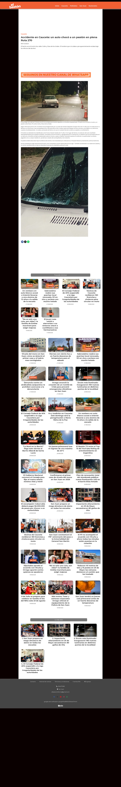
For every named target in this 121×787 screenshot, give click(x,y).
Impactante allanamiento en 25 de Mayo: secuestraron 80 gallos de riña (88, 507)
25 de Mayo (87, 377)
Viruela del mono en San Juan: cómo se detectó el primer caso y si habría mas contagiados (33, 357)
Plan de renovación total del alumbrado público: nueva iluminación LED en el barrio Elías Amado (88, 478)
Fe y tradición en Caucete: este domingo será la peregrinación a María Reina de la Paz (60, 416)
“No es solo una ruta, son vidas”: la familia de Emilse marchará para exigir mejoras (29, 323)
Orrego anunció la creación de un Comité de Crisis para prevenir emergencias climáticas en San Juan (60, 387)
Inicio (57, 6)
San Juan (83, 6)
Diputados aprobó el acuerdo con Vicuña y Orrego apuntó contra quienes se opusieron (33, 569)
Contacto (33, 681)
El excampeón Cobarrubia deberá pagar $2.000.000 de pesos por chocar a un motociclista (33, 507)
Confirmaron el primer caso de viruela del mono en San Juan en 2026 (60, 477)
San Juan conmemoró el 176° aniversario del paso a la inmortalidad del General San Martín (60, 538)
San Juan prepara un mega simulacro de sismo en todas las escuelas (60, 506)
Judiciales (33, 377)
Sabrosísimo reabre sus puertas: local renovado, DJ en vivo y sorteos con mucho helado (50, 296)
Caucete (64, 6)
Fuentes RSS (76, 681)
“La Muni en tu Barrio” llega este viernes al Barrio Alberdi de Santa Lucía (33, 449)
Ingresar (88, 681)
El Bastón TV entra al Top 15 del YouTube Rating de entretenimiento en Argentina (88, 449)
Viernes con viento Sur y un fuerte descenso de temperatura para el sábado (60, 357)
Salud (60, 470)
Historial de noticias (45, 681)
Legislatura (87, 529)
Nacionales (93, 6)
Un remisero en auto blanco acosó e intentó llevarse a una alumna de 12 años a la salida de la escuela (29, 296)
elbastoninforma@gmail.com (61, 692)
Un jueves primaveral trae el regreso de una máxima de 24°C (60, 448)
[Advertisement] (60, 21)
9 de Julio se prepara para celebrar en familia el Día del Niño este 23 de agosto (33, 598)
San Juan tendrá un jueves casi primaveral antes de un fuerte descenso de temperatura (88, 599)
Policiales (73, 6)
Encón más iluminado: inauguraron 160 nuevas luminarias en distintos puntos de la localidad (88, 386)
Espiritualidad (60, 408)
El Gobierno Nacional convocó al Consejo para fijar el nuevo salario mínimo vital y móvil (33, 478)
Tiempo (60, 348)
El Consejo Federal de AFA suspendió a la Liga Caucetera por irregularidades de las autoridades (70, 296)
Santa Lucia (33, 441)
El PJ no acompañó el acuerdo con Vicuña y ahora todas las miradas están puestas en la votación (88, 539)
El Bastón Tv (88, 441)
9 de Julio (88, 470)
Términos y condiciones (62, 681)
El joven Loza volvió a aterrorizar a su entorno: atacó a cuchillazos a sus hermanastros (50, 324)
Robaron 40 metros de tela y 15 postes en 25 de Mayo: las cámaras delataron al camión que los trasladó (88, 570)
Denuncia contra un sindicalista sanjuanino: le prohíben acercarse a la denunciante (33, 386)
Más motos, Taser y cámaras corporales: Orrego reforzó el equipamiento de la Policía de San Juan (60, 600)
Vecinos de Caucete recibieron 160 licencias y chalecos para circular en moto (91, 296)
